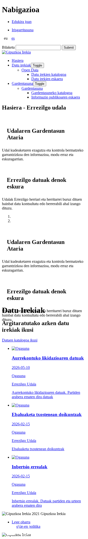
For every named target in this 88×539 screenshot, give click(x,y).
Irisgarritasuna (22, 30)
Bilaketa (8, 47)
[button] (11, 529)
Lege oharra (21, 522)
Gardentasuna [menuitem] (32, 88)
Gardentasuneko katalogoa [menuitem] (51, 93)
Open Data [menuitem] (30, 70)
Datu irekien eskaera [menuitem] (47, 79)
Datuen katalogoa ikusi (19, 340)
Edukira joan (22, 22)
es (13, 38)
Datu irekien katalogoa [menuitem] (48, 74)
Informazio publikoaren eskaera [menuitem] (55, 97)
